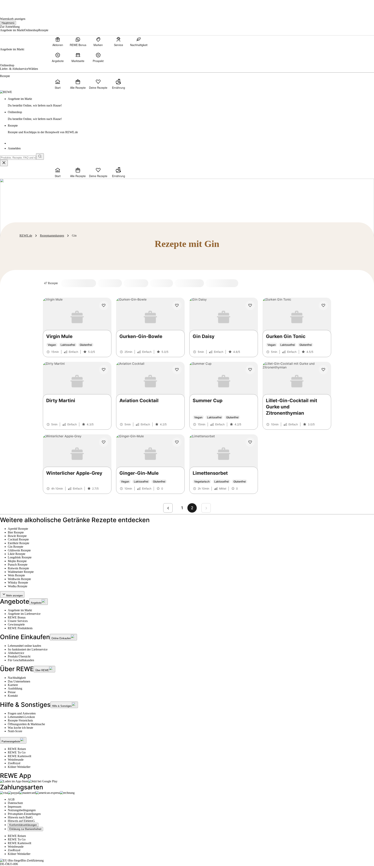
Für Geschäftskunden (21, 660)
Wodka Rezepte (17, 586)
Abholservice (16, 653)
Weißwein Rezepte (19, 579)
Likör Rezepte (16, 553)
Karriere (13, 685)
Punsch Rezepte (17, 564)
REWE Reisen (17, 749)
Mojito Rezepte (17, 561)
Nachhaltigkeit (17, 677)
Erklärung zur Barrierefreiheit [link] (25, 829)
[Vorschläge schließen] (4, 163)
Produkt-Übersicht (19, 656)
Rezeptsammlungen (52, 235)
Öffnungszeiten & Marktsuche (26, 724)
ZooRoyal (14, 763)
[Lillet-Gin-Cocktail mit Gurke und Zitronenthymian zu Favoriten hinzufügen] (323, 369)
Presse (12, 692)
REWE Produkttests (20, 628)
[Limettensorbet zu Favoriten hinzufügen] (250, 442)
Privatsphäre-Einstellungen (24, 813)
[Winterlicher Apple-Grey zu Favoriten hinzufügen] (103, 442)
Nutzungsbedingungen (22, 810)
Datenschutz (15, 803)
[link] (191, 102)
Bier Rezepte (16, 532)
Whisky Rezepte (18, 582)
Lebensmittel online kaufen (24, 645)
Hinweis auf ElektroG (21, 821)
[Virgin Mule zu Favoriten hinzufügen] (103, 305)
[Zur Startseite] (13, 6)
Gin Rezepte (15, 546)
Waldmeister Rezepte (21, 571)
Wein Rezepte (16, 575)
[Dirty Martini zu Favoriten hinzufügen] (103, 369)
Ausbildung (15, 688)
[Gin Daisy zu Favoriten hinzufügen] (250, 305)
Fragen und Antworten (22, 713)
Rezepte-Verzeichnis (20, 720)
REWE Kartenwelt (19, 756)
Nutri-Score (15, 731)
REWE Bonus (17, 617)
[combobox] (18, 158)
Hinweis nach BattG (20, 817)
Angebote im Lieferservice (24, 613)
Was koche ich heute (20, 727)
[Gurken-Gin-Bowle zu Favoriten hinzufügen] (177, 305)
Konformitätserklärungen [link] (23, 824)
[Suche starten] (40, 156)
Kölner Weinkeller (19, 766)
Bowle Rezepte (17, 536)
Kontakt (13, 695)
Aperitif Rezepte (18, 528)
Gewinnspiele (16, 624)
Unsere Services (18, 621)
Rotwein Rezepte (18, 568)
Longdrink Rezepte (20, 557)
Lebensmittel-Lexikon (21, 717)
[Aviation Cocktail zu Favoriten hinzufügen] (177, 369)
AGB (11, 799)
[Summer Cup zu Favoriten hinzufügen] (250, 369)
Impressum (14, 806)
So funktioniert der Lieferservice (28, 649)
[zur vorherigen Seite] (168, 508)
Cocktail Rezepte (18, 539)
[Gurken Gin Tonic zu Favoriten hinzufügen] (323, 305)
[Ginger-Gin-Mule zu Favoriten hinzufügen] (177, 442)
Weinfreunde (16, 759)
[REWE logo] (6, 92)
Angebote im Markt (20, 610)
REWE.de (25, 235)
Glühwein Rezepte (19, 550)
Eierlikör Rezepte (18, 543)
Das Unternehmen (19, 681)
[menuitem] (58, 41)
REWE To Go (17, 752)
